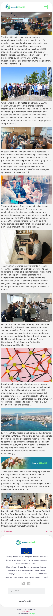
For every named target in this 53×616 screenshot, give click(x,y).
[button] (45, 7)
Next (48, 531)
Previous (6, 531)
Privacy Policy (26, 611)
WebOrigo (31, 614)
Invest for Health (25, 601)
